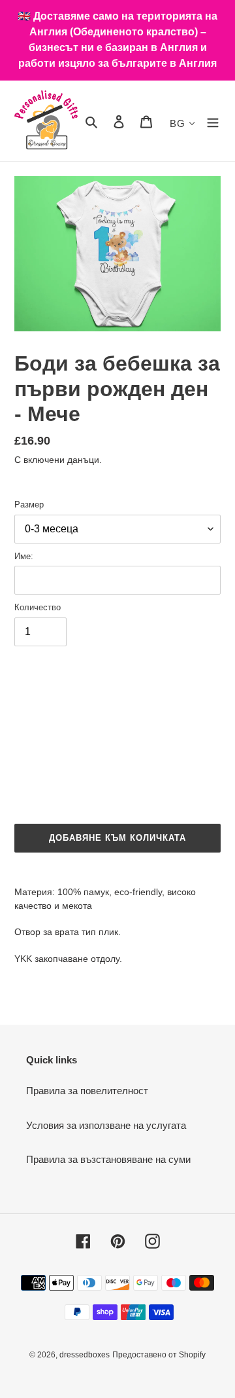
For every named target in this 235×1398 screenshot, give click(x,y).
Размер (29, 504)
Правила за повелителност (87, 1090)
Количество (37, 607)
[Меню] (213, 121)
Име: (23, 556)
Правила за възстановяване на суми (108, 1159)
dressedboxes (84, 1354)
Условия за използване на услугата (106, 1125)
